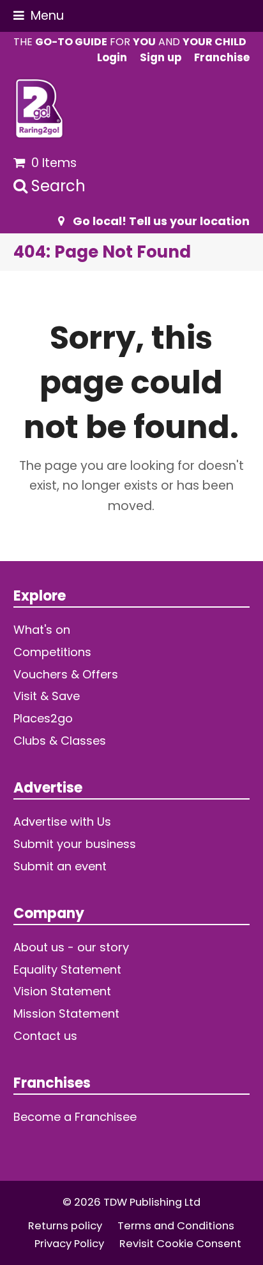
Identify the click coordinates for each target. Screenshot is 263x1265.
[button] (38, 15)
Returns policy (65, 1225)
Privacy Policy (69, 1243)
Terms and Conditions (175, 1225)
